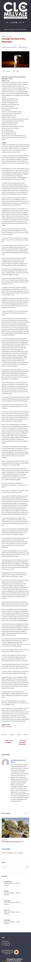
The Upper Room (6, 943)
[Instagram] (14, 22)
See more (6, 885)
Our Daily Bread (6, 945)
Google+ (12, 734)
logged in (10, 853)
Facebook (4, 734)
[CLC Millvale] (15, 10)
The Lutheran (5, 941)
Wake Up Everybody (7, 726)
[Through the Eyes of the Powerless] (15, 59)
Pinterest (25, 734)
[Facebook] (10, 22)
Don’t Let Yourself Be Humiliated (22, 742)
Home (6, 29)
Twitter (19, 734)
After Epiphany (23, 47)
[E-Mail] (16, 22)
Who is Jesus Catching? (9, 741)
